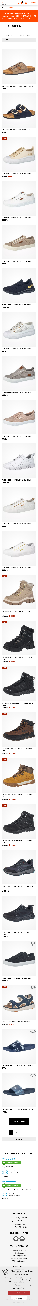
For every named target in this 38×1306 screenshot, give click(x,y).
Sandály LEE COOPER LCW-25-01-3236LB (17, 1022)
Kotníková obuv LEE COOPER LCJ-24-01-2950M (17, 750)
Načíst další (19, 1121)
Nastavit (19, 1298)
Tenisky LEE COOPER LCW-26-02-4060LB (16, 524)
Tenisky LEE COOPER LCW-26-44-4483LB (16, 174)
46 (11, 837)
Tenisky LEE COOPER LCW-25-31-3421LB (16, 978)
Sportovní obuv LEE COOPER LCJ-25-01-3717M (17, 933)
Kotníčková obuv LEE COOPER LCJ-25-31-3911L (18, 658)
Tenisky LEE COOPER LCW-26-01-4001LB (16, 480)
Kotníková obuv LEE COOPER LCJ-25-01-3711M (17, 841)
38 (5, 82)
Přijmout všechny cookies (19, 1293)
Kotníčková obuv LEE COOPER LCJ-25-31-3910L (18, 612)
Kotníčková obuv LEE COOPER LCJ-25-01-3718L (18, 704)
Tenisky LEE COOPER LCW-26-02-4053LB (16, 392)
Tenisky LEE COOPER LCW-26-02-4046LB (16, 217)
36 (3, 126)
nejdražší (8, 36)
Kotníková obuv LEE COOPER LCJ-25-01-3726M (17, 796)
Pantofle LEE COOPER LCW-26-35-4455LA (17, 130)
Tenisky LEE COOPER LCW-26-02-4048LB (16, 261)
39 (8, 170)
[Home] (3, 7)
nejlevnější (25, 36)
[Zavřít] (35, 16)
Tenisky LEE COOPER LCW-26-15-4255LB (16, 305)
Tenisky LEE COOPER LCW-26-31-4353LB (16, 436)
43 (8, 745)
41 (8, 82)
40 (11, 170)
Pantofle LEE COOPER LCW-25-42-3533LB (17, 1065)
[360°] (19, 958)
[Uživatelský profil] (26, 3)
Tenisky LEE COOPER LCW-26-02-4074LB (16, 567)
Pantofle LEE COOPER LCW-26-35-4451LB (17, 86)
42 (5, 745)
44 (11, 745)
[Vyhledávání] (18, 3)
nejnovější (8, 39)
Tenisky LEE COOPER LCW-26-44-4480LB (16, 349)
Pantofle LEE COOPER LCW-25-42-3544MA (17, 1109)
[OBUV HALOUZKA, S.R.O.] (4, 3)
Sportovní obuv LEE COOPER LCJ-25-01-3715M (17, 887)
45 (14, 745)
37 (3, 82)
